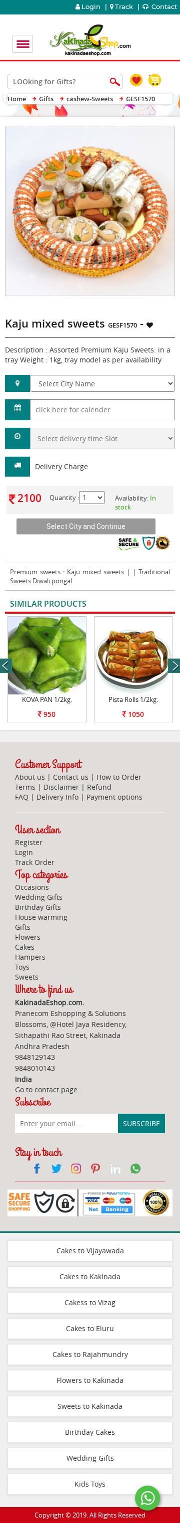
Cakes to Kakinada (90, 1276)
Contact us (70, 777)
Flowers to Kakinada (90, 1380)
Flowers (27, 937)
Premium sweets (36, 571)
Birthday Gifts (38, 907)
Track (124, 6)
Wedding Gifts (38, 897)
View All (146, 604)
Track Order (34, 862)
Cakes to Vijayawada (90, 1250)
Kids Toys (90, 1484)
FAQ (21, 797)
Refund (99, 787)
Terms (25, 787)
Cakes (24, 947)
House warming (41, 917)
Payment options (114, 797)
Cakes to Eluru (90, 1328)
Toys (22, 967)
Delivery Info (57, 797)
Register (28, 842)
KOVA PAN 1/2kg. (47, 699)
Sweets (26, 977)
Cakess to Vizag (90, 1302)
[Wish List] (144, 132)
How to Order (119, 777)
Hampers (30, 957)
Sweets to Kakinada (90, 1406)
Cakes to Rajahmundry (90, 1354)
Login (90, 6)
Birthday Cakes (90, 1432)
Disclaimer (61, 787)
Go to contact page (46, 1089)
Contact (163, 6)
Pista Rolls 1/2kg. (133, 699)
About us (30, 777)
